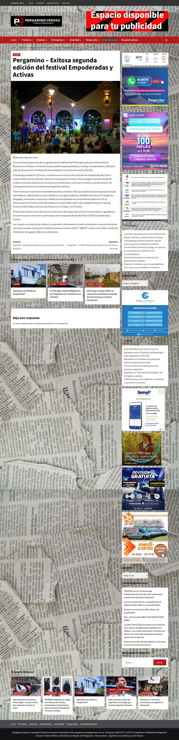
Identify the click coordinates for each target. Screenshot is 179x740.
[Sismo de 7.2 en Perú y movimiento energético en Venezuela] (153, 686)
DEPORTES (130, 226)
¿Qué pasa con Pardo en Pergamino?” (24, 292)
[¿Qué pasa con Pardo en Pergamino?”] (28, 275)
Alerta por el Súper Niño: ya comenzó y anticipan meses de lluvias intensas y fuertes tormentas (102, 295)
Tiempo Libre (102, 40)
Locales (16, 55)
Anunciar (66, 3)
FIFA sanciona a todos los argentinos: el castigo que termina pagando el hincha (120, 702)
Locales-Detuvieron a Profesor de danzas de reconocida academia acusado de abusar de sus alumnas (144, 634)
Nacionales (100, 284)
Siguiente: (92, 245)
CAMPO (128, 341)
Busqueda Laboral (129, 40)
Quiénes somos (53, 3)
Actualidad (74, 40)
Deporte (112, 689)
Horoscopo (164, 220)
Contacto (40, 3)
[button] (166, 40)
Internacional (57, 40)
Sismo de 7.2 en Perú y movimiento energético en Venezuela (151, 702)
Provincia (26, 40)
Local (13, 40)
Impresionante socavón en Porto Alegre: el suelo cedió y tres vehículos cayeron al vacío (25, 703)
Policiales (63, 693)
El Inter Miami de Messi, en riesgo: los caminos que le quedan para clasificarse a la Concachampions (144, 250)
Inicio (31, 3)
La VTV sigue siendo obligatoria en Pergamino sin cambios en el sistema (65, 294)
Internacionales (19, 693)
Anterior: (38, 245)
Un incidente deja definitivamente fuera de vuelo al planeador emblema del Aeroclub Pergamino (143, 594)
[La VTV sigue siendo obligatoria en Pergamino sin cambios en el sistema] (65, 275)
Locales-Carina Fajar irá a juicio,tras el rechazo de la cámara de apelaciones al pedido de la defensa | (144, 627)
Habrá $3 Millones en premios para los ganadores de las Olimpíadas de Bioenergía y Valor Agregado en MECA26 (144, 352)
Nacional (41, 40)
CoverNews (124, 735)
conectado (37, 323)
